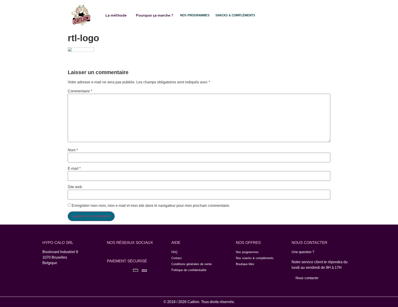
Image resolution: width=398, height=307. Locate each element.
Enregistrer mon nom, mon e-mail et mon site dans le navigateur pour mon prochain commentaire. (151, 206)
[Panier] (313, 15)
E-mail (74, 168)
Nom (73, 150)
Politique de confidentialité (188, 270)
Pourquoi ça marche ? (154, 15)
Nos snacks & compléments (255, 258)
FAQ (174, 252)
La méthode (116, 15)
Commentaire (80, 91)
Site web (75, 187)
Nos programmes (247, 252)
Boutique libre (245, 264)
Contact (176, 258)
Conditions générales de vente (191, 264)
